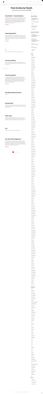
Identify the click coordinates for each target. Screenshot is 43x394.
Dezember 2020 (33, 57)
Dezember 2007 (33, 250)
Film (31, 322)
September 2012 (33, 154)
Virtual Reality (33, 367)
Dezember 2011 (33, 169)
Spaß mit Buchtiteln (34, 47)
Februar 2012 (33, 166)
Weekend (32, 369)
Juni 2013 (32, 139)
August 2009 (33, 216)
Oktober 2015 (33, 104)
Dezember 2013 (33, 134)
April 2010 (32, 203)
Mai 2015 (32, 112)
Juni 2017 (32, 70)
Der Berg (32, 23)
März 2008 (32, 245)
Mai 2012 (32, 161)
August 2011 (33, 176)
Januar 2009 (33, 228)
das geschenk (9, 103)
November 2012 (33, 151)
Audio (32, 288)
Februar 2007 (33, 267)
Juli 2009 (32, 218)
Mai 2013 (32, 141)
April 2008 (32, 243)
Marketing (32, 347)
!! (5, 50)
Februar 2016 (33, 97)
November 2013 (33, 136)
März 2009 (32, 225)
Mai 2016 (32, 92)
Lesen (32, 342)
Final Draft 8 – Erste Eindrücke (14, 16)
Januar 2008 (33, 248)
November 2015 (33, 102)
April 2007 (32, 263)
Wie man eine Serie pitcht (35, 44)
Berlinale (32, 300)
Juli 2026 (32, 55)
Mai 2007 (32, 262)
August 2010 (33, 196)
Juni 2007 (32, 260)
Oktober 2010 (33, 193)
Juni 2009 (32, 220)
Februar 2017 (33, 77)
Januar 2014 (33, 132)
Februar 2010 (33, 206)
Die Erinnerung (33, 315)
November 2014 (33, 122)
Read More (7, 24)
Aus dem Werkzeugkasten (13, 139)
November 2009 (33, 211)
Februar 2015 (33, 117)
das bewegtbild (5, 68)
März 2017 (32, 75)
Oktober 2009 (33, 213)
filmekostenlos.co (34, 49)
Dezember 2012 (33, 149)
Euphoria (32, 320)
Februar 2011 (33, 186)
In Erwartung (33, 335)
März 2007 (32, 265)
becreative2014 (33, 293)
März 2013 (32, 144)
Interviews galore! (10, 75)
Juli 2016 (32, 89)
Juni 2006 (32, 280)
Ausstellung (32, 290)
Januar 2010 (33, 208)
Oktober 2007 (33, 253)
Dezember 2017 (33, 67)
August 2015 (33, 107)
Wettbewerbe (33, 374)
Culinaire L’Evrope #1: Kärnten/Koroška (34, 26)
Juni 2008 (32, 240)
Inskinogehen (33, 337)
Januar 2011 (33, 188)
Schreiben (32, 355)
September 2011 (33, 174)
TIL (31, 362)
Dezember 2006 (33, 270)
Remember (32, 354)
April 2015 (32, 114)
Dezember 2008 (33, 230)
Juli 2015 (32, 109)
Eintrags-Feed (33, 380)
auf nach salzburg (10, 60)
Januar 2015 (33, 119)
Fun (31, 325)
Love (32, 345)
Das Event (32, 305)
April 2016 (32, 94)
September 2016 (33, 85)
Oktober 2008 (33, 233)
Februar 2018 (33, 65)
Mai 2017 (32, 72)
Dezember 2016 (33, 80)
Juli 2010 (32, 198)
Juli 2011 (32, 178)
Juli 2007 (32, 258)
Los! (6, 128)
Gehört (32, 330)
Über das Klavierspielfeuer (35, 21)
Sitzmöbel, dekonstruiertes (13, 92)
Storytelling (32, 357)
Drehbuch (32, 317)
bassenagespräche (10, 33)
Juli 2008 (32, 238)
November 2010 (33, 191)
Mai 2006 (32, 282)
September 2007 (33, 255)
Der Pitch (32, 308)
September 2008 (33, 235)
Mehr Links (8, 116)
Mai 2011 (32, 181)
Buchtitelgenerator (33, 303)
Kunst (32, 340)
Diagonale (32, 310)
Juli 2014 (32, 129)
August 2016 (33, 87)
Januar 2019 (33, 62)
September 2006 (33, 275)
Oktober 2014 (33, 124)
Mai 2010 (32, 201)
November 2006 (33, 272)
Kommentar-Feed (34, 382)
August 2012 (33, 156)
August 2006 (33, 277)
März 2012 (32, 164)
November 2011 (33, 171)
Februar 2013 (33, 146)
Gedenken (32, 327)
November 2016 (33, 82)
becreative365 (33, 298)
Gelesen (32, 332)
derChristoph (33, 38)
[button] (42, 1)
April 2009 (32, 223)
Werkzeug (32, 372)
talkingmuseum (33, 359)
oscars (32, 350)
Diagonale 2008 (33, 312)
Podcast (32, 352)
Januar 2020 (33, 60)
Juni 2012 (32, 159)
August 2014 (33, 127)
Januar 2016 (33, 99)
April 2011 (32, 183)
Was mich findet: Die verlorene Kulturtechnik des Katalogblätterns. (35, 19)
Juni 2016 (32, 90)
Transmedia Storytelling (34, 364)
